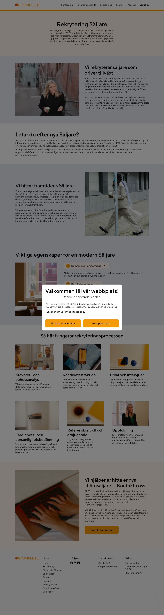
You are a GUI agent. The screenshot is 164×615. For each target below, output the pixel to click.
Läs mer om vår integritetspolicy (65, 311)
